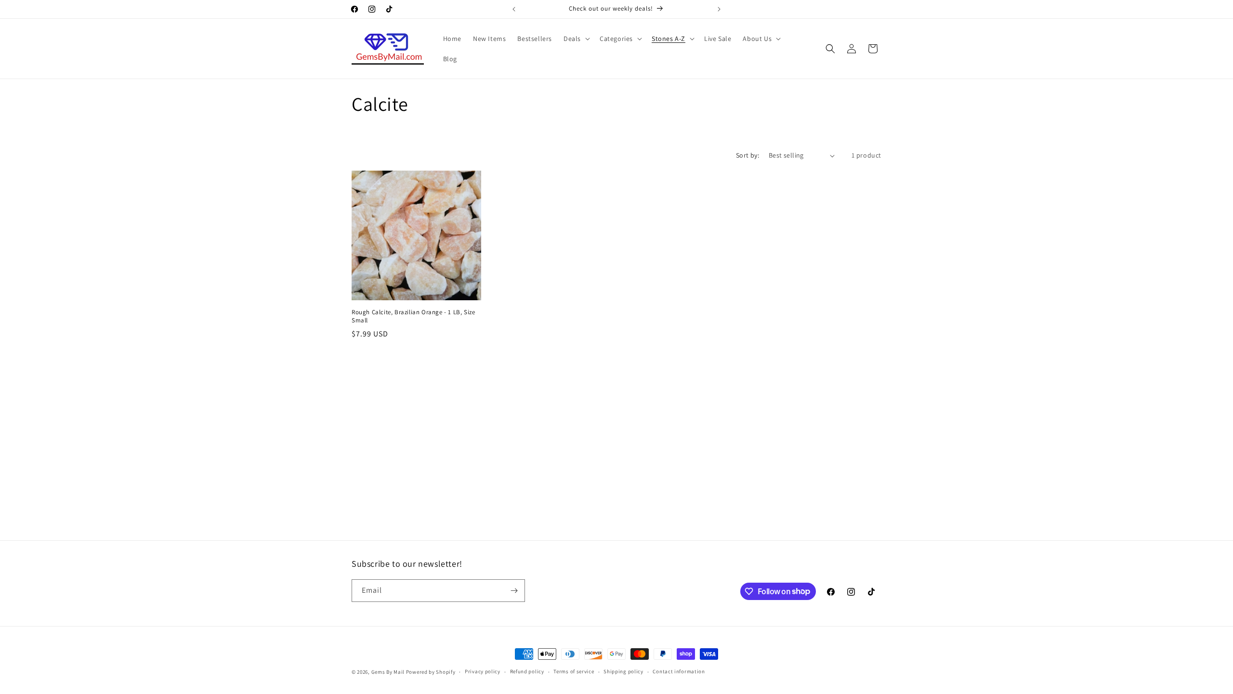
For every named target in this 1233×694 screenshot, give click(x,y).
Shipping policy (623, 671)
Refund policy (527, 671)
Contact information (679, 671)
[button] (576, 38)
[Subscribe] (514, 590)
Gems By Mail (388, 671)
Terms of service (573, 671)
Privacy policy (482, 671)
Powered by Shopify (431, 671)
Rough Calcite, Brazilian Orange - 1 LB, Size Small (413, 316)
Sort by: (747, 155)
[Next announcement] (719, 9)
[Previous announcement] (514, 9)
